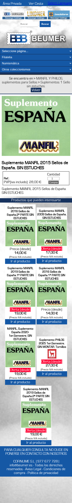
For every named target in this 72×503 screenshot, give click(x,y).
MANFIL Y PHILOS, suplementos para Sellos (32, 80)
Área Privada (12, 4)
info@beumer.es (21, 465)
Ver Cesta (36, 4)
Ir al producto (20, 261)
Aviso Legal (33, 469)
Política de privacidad (43, 473)
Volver (36, 90)
